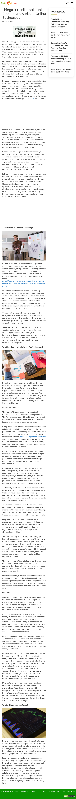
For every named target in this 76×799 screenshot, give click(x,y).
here (32, 98)
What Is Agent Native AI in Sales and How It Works (61, 70)
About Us (46, 791)
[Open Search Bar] (66, 3)
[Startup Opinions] (8, 3)
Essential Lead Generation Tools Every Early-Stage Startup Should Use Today (60, 23)
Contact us (71, 791)
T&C (63, 791)
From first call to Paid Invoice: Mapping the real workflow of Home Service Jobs (61, 60)
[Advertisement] (24, 115)
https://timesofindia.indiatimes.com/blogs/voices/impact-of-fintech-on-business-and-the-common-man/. (24, 283)
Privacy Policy (56, 791)
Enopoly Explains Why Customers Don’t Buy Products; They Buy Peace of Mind (59, 47)
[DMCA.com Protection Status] (69, 797)
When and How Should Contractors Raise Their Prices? (60, 35)
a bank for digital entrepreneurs (33, 436)
